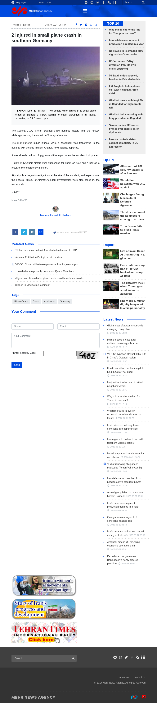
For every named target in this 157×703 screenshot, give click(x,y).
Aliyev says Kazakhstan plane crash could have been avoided (49, 278)
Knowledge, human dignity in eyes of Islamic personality (133, 304)
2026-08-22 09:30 (118, 510)
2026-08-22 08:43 (118, 525)
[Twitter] (126, 657)
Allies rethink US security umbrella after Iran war (131, 170)
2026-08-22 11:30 (118, 432)
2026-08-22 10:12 (118, 485)
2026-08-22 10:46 (118, 471)
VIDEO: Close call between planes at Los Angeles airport (46, 264)
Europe (26, 25)
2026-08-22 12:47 (118, 375)
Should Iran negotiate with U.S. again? (132, 184)
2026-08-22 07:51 (118, 549)
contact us (140, 677)
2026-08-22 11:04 (118, 447)
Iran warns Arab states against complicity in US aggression (123, 143)
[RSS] (137, 657)
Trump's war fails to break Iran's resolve (131, 230)
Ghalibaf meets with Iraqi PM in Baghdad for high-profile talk (126, 104)
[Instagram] (120, 657)
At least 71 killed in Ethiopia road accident (38, 257)
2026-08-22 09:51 (134, 496)
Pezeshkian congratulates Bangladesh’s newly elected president (122, 560)
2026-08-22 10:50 (132, 457)
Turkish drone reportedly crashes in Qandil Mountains (44, 271)
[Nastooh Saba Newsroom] (132, 697)
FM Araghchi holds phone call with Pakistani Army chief (124, 90)
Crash (36, 301)
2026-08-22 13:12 (118, 347)
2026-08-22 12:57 (118, 361)
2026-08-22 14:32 (118, 333)
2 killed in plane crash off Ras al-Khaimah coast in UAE (46, 250)
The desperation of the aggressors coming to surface (132, 216)
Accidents (49, 301)
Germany (65, 301)
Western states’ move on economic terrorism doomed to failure (124, 414)
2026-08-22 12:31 (118, 390)
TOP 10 (113, 23)
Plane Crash (21, 301)
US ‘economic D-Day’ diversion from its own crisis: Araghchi (122, 65)
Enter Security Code (23, 352)
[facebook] (131, 657)
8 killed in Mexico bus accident (32, 285)
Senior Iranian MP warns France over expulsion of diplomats (124, 129)
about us (124, 677)
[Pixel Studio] (142, 697)
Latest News (113, 319)
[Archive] (143, 657)
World (16, 25)
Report (108, 245)
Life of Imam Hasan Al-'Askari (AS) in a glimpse (132, 255)
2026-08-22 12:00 (126, 418)
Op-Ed (108, 160)
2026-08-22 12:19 (118, 404)
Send (17, 364)
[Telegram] (115, 657)
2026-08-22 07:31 (129, 563)
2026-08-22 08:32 (136, 535)
